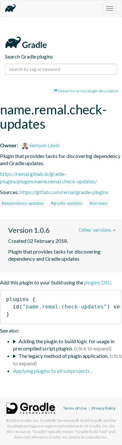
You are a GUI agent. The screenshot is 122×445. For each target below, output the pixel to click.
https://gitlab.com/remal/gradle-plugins (64, 192)
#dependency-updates (23, 203)
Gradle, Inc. (29, 420)
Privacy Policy (103, 408)
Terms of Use (75, 408)
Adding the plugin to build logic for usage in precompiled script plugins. (64, 345)
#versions (98, 203)
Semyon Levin (44, 145)
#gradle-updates (66, 203)
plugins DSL (97, 282)
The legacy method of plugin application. (64, 356)
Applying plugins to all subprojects (52, 371)
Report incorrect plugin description (88, 90)
